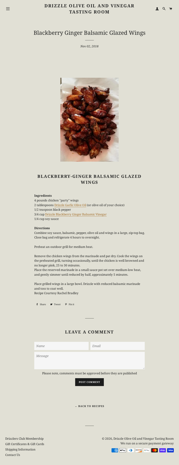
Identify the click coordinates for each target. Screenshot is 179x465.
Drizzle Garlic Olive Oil (70, 205)
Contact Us (12, 455)
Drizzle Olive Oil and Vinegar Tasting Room (89, 9)
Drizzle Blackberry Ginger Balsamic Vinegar (76, 214)
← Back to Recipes (89, 406)
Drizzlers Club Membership (24, 439)
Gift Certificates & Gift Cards (24, 444)
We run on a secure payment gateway (147, 443)
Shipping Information (20, 449)
